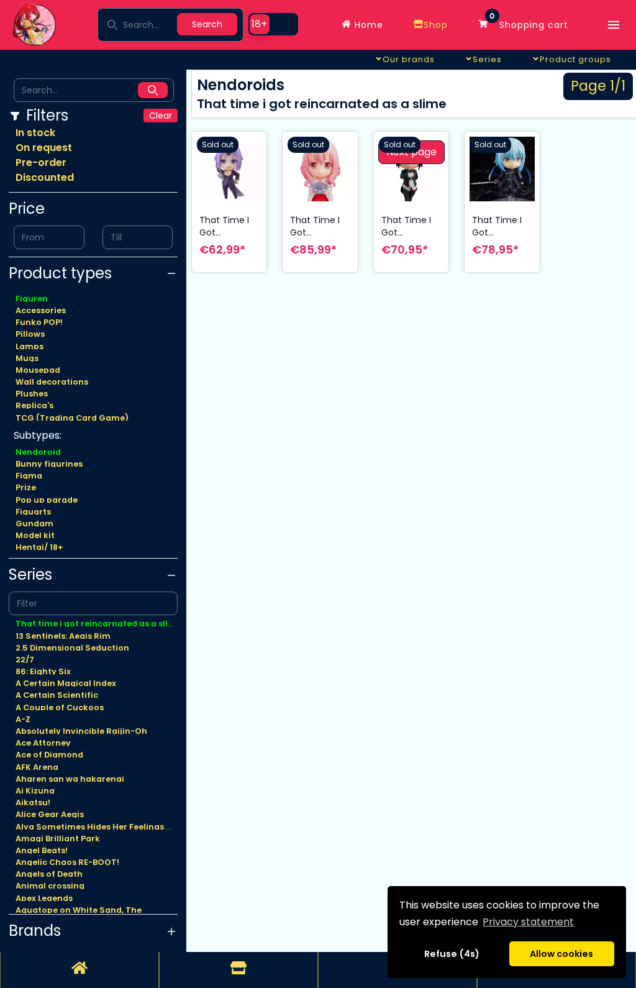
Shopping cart (528, 21)
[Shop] (238, 970)
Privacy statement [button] (528, 922)
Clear (160, 115)
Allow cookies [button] (561, 954)
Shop (436, 25)
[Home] (79, 970)
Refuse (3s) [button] (452, 954)
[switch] (273, 24)
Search (207, 24)
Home (367, 25)
